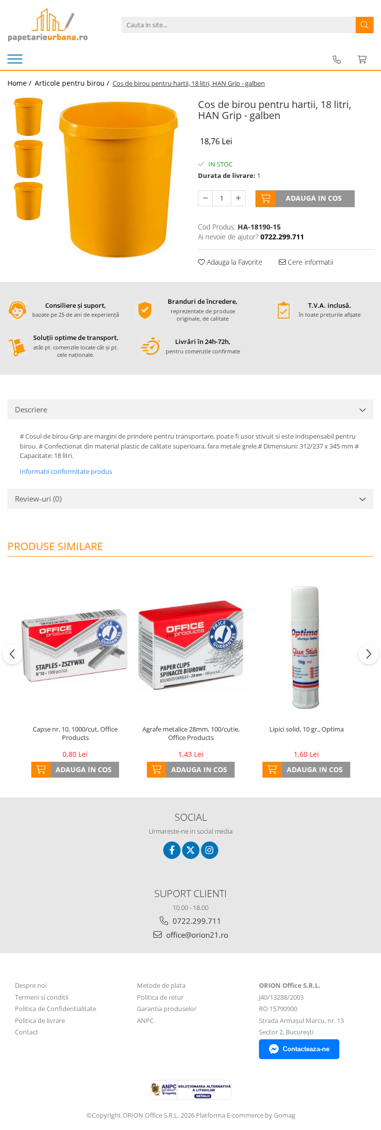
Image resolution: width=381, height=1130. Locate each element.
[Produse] (16, 62)
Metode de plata (161, 985)
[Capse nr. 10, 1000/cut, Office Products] (75, 646)
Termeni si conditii (41, 997)
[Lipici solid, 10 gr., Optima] (306, 645)
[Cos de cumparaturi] (362, 59)
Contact (26, 1031)
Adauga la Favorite (233, 262)
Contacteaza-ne (306, 1049)
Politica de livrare (40, 1020)
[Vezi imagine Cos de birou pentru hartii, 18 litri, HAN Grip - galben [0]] (28, 116)
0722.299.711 (196, 921)
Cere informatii (309, 262)
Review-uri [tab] (38, 499)
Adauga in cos (314, 198)
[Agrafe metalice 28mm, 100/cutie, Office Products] (191, 645)
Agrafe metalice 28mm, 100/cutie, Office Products (191, 733)
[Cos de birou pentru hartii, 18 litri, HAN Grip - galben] (119, 179)
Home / (20, 83)
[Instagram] (209, 850)
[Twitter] (190, 850)
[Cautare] (365, 25)
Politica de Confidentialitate (55, 1008)
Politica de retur (160, 997)
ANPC (145, 1020)
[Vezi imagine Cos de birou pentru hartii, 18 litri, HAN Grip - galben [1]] (28, 158)
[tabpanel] (119, 179)
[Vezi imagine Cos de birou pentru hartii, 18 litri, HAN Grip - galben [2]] (28, 201)
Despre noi (31, 985)
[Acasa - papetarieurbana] (57, 24)
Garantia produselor (166, 1008)
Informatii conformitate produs (66, 471)
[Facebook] (172, 850)
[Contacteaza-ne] (337, 59)
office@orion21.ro (196, 935)
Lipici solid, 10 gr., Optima (306, 729)
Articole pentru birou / (73, 83)
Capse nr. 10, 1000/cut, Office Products (75, 733)
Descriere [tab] (31, 409)
